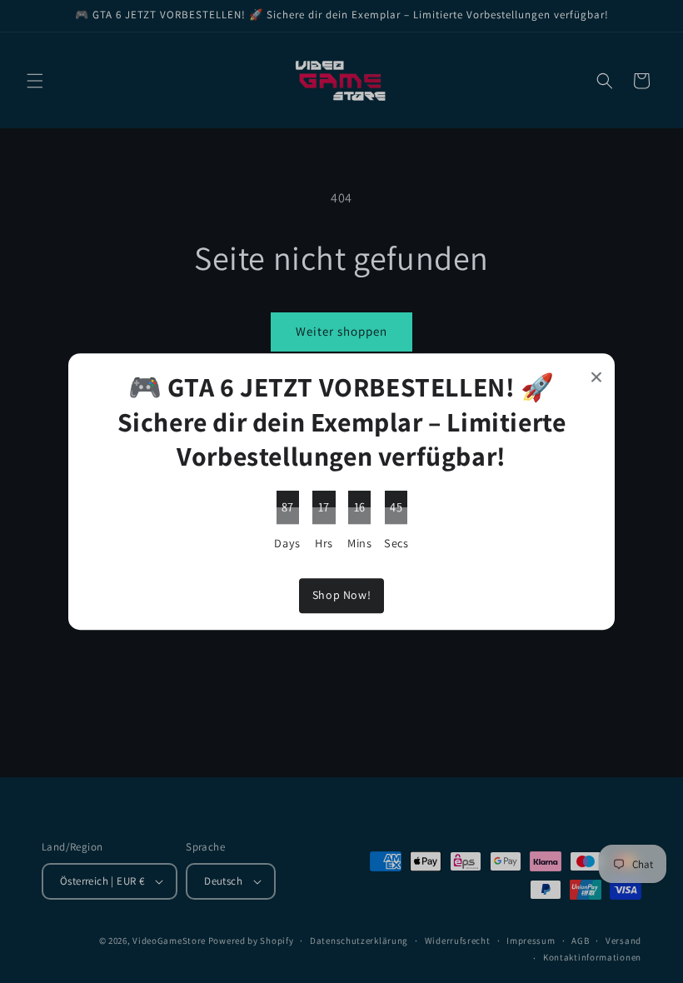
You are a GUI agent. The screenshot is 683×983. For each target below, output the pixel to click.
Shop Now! (341, 595)
